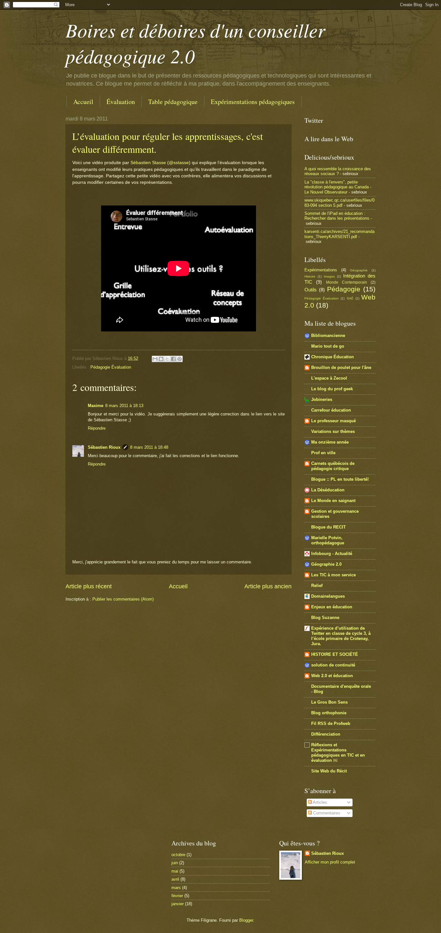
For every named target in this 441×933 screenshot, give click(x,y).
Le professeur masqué (333, 420)
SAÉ (350, 298)
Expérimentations (320, 269)
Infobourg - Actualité (331, 553)
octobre (178, 854)
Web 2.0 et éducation (332, 675)
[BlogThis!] (161, 359)
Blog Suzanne (325, 617)
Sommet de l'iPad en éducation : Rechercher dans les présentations (336, 216)
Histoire (309, 276)
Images (329, 276)
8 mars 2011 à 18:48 (149, 447)
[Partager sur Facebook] (173, 359)
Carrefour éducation (331, 410)
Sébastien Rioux (104, 447)
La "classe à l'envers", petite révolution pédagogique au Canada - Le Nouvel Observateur (337, 187)
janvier (177, 903)
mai (174, 871)
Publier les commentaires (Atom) (123, 599)
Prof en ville (323, 452)
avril (175, 879)
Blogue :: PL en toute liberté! (340, 479)
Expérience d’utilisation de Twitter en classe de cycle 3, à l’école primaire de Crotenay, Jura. (341, 636)
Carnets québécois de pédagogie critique (332, 466)
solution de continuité (333, 665)
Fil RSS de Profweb (330, 723)
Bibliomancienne (328, 335)
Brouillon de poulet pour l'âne (341, 367)
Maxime (95, 405)
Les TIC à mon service (333, 574)
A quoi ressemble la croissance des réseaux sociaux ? (337, 171)
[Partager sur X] (167, 359)
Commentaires (326, 813)
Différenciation (325, 734)
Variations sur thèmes (333, 431)
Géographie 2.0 (326, 564)
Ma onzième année (330, 442)
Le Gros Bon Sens (329, 702)
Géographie (359, 270)
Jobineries (321, 399)
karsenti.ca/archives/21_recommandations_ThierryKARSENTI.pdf (339, 234)
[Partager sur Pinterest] (179, 359)
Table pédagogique (173, 101)
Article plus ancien (268, 586)
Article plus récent (89, 586)
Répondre (97, 428)
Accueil (83, 101)
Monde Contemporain (346, 282)
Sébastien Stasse (148, 162)
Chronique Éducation (332, 356)
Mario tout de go (327, 346)
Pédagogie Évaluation (110, 367)
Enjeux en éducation (331, 606)
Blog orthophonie (328, 712)
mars (176, 887)
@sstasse (179, 162)
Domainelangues (328, 596)
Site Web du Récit (329, 771)
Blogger (246, 920)
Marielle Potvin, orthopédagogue (327, 540)
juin (174, 862)
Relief (317, 585)
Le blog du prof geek (332, 388)
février (177, 895)
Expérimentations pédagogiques (253, 101)
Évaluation (121, 101)
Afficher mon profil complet (330, 862)
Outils (310, 289)
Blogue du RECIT (328, 527)
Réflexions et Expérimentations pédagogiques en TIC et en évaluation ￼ (338, 752)
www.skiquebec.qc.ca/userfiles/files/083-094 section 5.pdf (339, 202)
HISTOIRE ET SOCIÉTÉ (334, 654)
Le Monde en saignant (333, 500)
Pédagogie (343, 289)
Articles (319, 802)
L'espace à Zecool (329, 378)
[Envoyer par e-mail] (155, 359)
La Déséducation (327, 489)
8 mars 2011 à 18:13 (124, 405)
